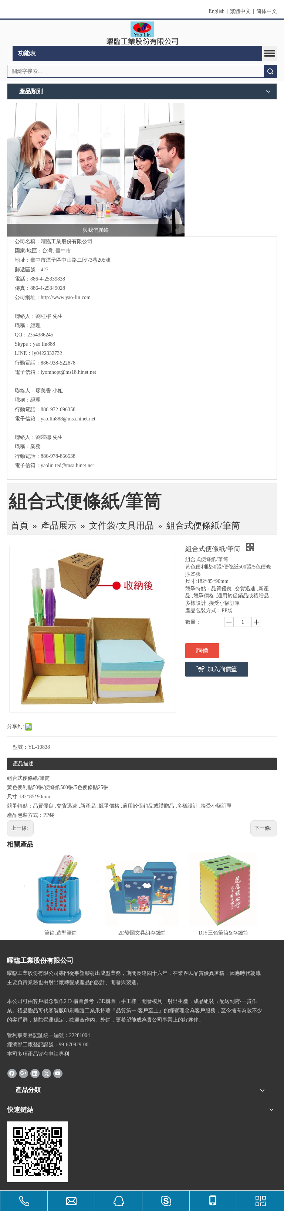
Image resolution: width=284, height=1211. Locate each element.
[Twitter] (46, 1073)
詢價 (202, 650)
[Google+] (23, 1073)
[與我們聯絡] (96, 170)
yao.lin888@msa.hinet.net (68, 419)
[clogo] (142, 33)
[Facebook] (12, 1073)
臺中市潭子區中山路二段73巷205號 (70, 260)
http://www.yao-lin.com (66, 297)
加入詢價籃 (222, 669)
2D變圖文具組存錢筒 (142, 933)
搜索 (270, 71)
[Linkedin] (35, 1073)
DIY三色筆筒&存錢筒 (223, 933)
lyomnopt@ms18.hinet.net (68, 372)
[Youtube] (57, 1073)
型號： (20, 747)
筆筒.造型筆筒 (60, 933)
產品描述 (23, 763)
